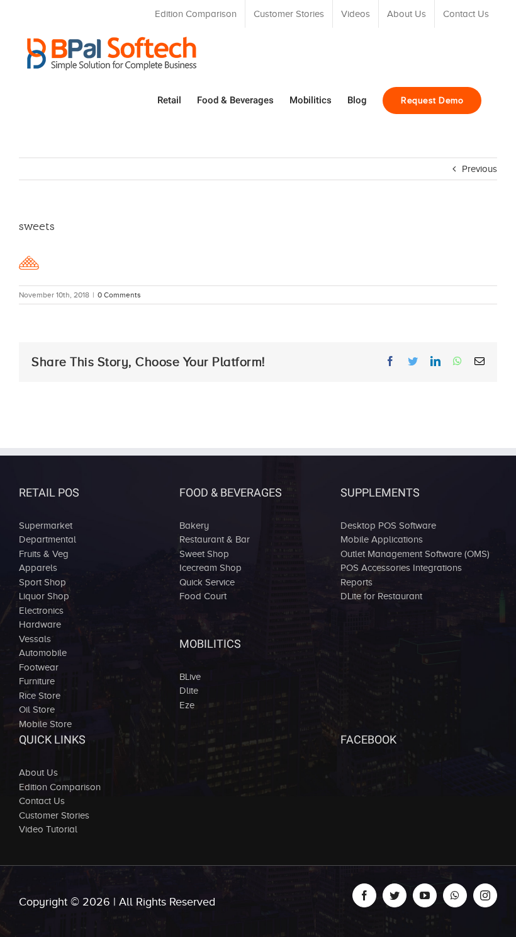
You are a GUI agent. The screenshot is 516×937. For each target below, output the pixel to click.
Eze (186, 705)
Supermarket (45, 525)
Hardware (40, 624)
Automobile (43, 653)
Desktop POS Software (388, 525)
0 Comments (119, 294)
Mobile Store (45, 724)
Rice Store (39, 696)
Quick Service (207, 582)
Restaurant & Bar (214, 539)
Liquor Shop (44, 596)
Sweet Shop (204, 554)
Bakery (194, 525)
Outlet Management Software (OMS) (415, 554)
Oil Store (37, 709)
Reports (356, 582)
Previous (479, 169)
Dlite (188, 691)
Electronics (41, 611)
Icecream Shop (210, 568)
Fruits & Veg (44, 554)
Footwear (39, 667)
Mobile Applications (381, 539)
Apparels (38, 568)
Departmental (47, 539)
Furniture (37, 681)
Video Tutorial (48, 829)
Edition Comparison (60, 787)
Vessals (35, 639)
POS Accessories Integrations (401, 568)
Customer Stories (54, 815)
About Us (38, 772)
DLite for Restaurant (381, 596)
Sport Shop (42, 582)
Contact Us (42, 801)
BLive (190, 677)
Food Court (203, 596)
